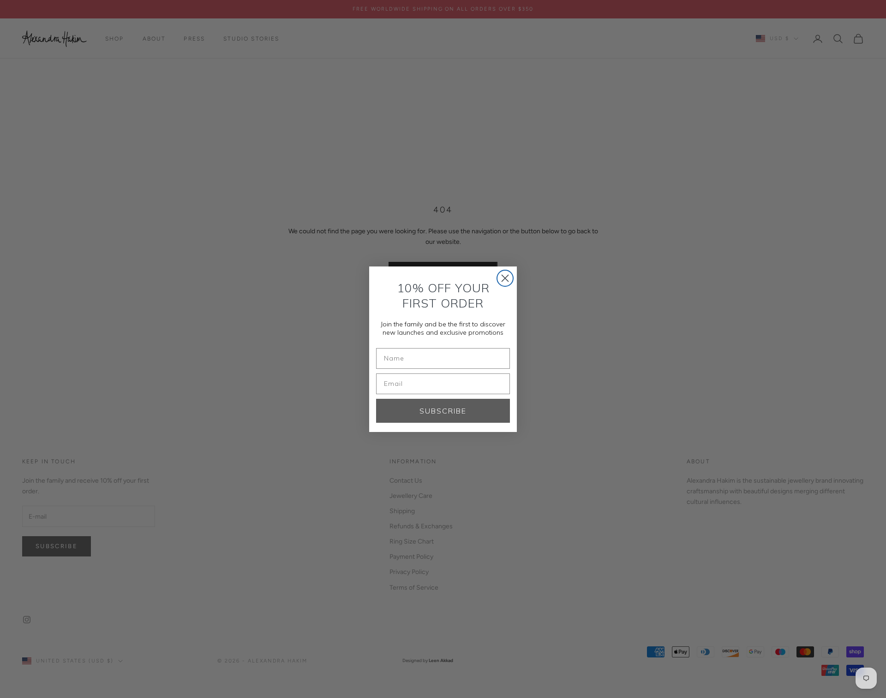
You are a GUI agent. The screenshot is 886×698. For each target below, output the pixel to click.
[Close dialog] (505, 278)
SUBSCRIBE (443, 410)
